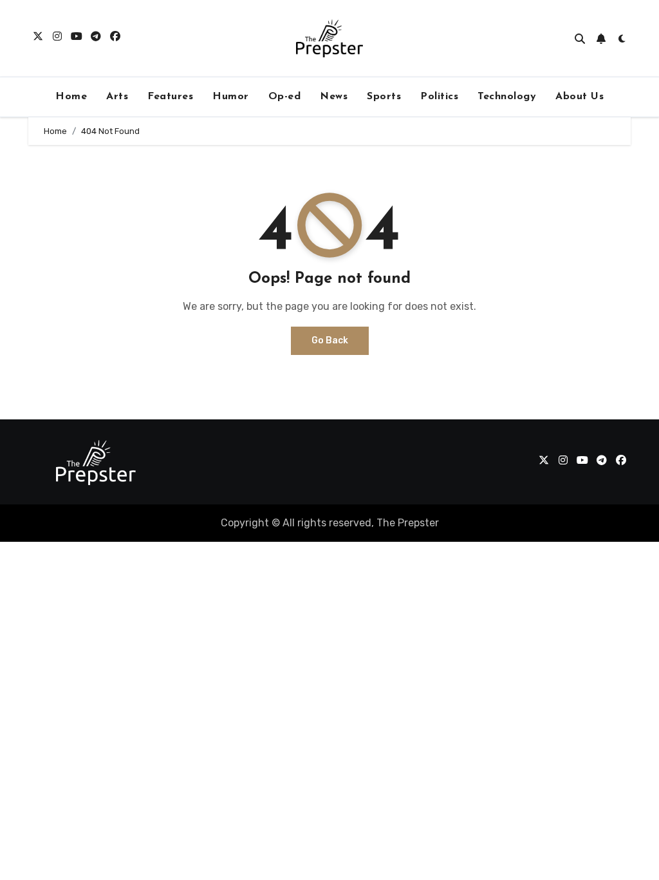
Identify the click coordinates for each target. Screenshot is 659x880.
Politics (439, 96)
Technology (507, 96)
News (334, 96)
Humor (230, 96)
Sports (384, 96)
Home (71, 96)
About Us (579, 96)
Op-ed (284, 96)
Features (170, 96)
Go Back (329, 340)
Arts (117, 96)
